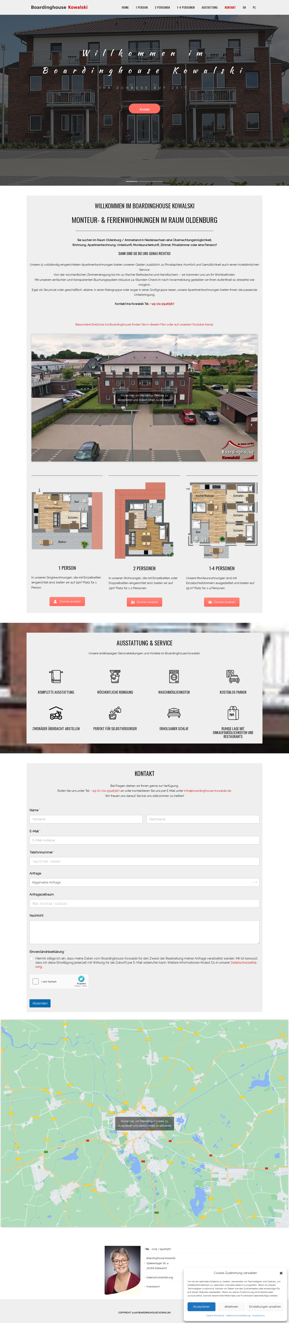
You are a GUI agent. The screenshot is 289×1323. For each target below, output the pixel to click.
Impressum (258, 1315)
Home (125, 7)
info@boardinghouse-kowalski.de (207, 791)
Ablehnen (231, 1306)
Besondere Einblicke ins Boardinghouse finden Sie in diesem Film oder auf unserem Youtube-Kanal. (144, 324)
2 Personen (162, 7)
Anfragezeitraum (41, 894)
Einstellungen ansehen (265, 1306)
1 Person (142, 7)
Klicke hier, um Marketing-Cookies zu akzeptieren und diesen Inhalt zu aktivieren (144, 397)
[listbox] (144, 882)
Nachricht (36, 915)
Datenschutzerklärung (238, 1315)
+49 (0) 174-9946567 (105, 791)
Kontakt (230, 7)
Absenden (40, 1003)
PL (254, 7)
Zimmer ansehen (70, 601)
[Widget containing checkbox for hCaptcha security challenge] (59, 981)
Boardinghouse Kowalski (154, 1312)
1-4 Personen (186, 7)
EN (244, 7)
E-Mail (34, 831)
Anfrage (35, 873)
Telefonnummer (41, 852)
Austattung (210, 7)
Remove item (253, 882)
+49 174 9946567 (162, 304)
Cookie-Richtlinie (215, 1315)
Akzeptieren (201, 1306)
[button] (281, 1273)
